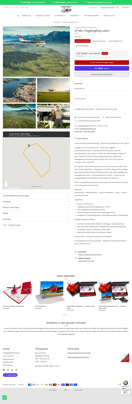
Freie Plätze (109, 16)
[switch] (126, 392)
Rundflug (26, 16)
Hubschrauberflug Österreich (78, 357)
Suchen (125, 8)
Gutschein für (80, 89)
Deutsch (25, 7)
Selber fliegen (43, 16)
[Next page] (129, 293)
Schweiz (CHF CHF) (10, 7)
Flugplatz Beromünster (85, 27)
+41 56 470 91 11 (72, 2)
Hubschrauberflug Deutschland (79, 353)
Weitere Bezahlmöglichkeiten (102, 74)
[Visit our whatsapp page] (16, 370)
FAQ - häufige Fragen (12, 225)
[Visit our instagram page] (8, 370)
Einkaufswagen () (109, 8)
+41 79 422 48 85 (38, 2)
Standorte (60, 16)
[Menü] (129, 380)
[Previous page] (3, 293)
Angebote (74, 16)
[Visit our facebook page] (4, 370)
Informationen (91, 16)
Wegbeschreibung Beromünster (90, 255)
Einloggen (93, 8)
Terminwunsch (80, 99)
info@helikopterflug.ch (102, 2)
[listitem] (32, 2)
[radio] (83, 41)
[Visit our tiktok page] (12, 370)
